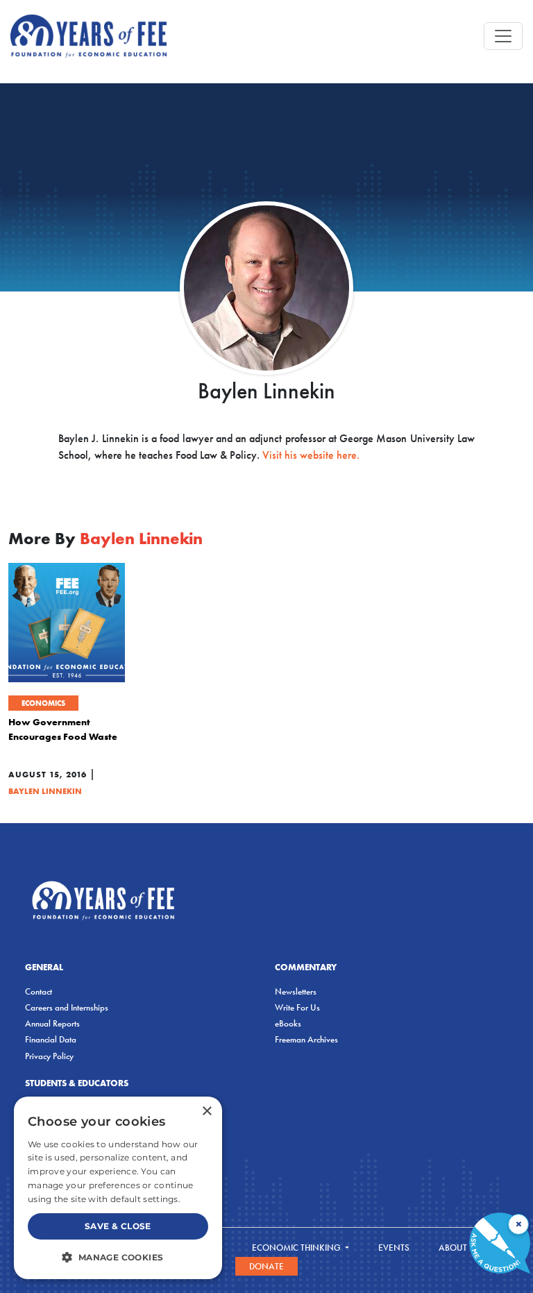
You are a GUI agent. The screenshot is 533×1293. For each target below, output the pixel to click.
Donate (266, 1266)
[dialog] (118, 1188)
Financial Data (50, 1039)
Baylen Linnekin (45, 791)
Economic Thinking (297, 1247)
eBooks (288, 1023)
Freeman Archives (306, 1039)
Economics (43, 703)
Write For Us (297, 1007)
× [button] (206, 1111)
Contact (38, 991)
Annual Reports (52, 1023)
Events (393, 1247)
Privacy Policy (49, 1056)
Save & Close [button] (118, 1226)
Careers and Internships (66, 1007)
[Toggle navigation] (503, 36)
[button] (118, 1257)
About (454, 1247)
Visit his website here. (310, 455)
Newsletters (295, 991)
